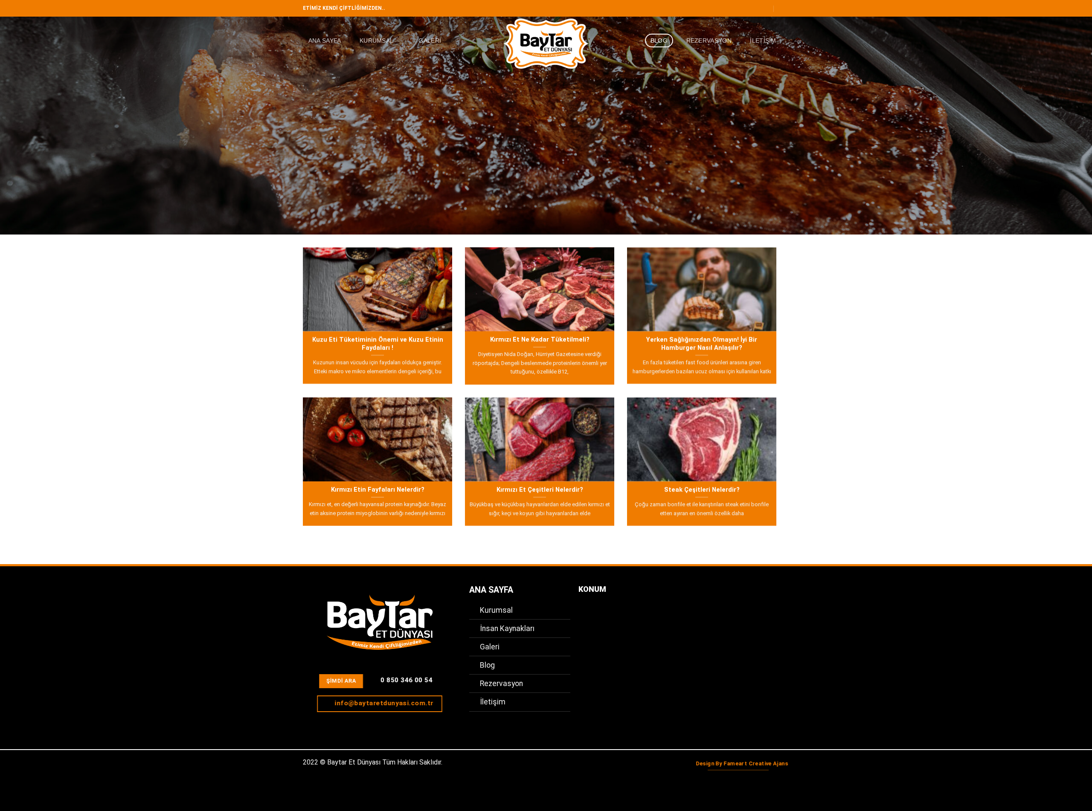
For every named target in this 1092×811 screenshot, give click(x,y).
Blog (659, 40)
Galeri (429, 40)
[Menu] (784, 8)
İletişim (763, 40)
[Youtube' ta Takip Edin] (766, 8)
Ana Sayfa (324, 40)
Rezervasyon (709, 40)
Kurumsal (376, 40)
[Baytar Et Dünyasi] (546, 43)
